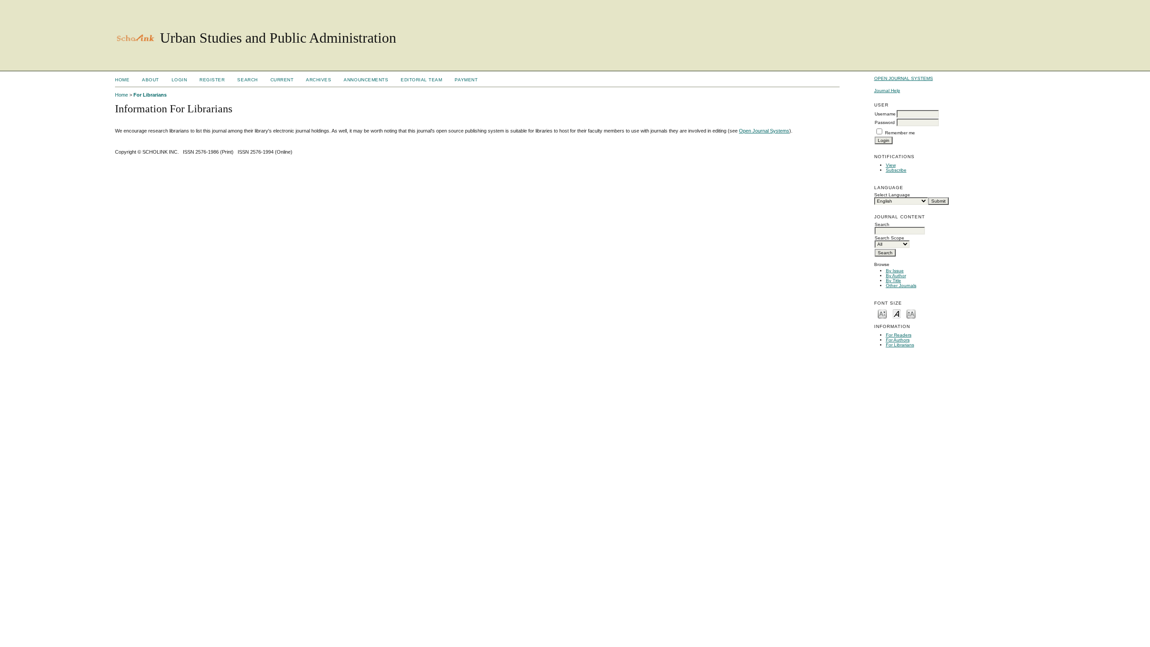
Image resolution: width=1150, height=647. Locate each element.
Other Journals (901, 285)
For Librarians (900, 344)
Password (885, 122)
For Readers (898, 334)
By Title (893, 280)
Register (212, 79)
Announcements (366, 79)
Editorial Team (421, 79)
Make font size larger (911, 313)
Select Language (892, 194)
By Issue (895, 270)
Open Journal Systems (903, 78)
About (150, 79)
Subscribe (896, 170)
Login (179, 79)
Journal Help (887, 90)
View (891, 165)
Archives (318, 79)
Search (247, 79)
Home (122, 79)
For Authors (898, 339)
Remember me (900, 132)
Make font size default (896, 313)
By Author (896, 275)
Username (885, 113)
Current (282, 79)
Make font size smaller (882, 313)
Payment (466, 79)
